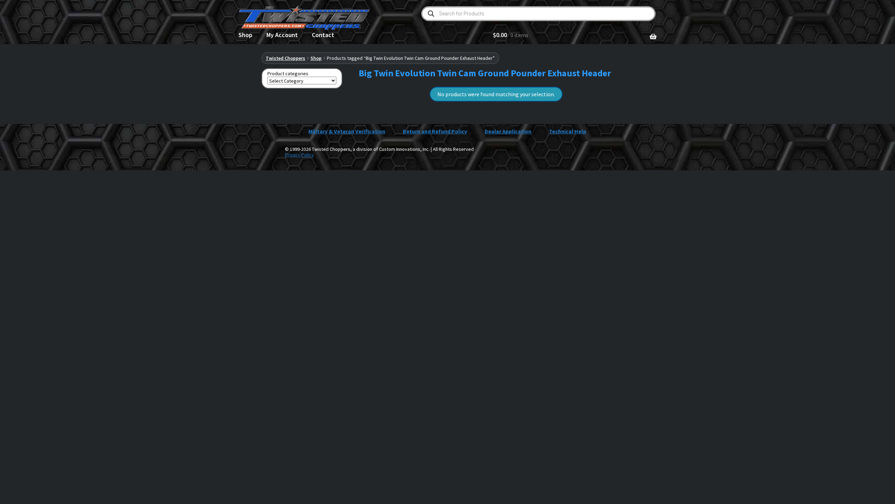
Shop (245, 35)
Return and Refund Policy (435, 131)
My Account (282, 35)
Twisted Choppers (285, 58)
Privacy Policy (299, 155)
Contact (323, 35)
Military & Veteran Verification (346, 131)
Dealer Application (508, 131)
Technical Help (567, 131)
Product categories (287, 74)
